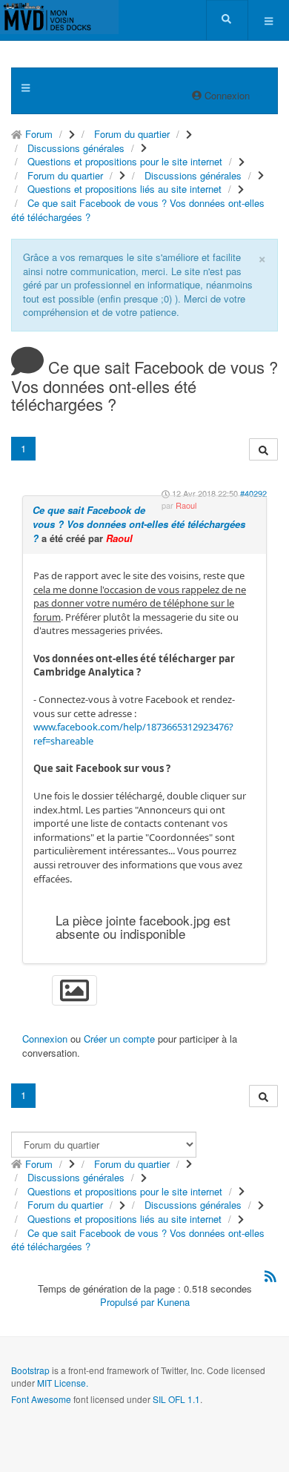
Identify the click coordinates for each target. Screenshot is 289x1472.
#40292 (253, 493)
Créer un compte (119, 1039)
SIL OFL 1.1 (176, 1399)
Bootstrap (30, 1370)
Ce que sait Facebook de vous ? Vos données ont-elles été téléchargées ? (139, 523)
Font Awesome (41, 1399)
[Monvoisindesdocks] (59, 17)
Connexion (44, 1039)
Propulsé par (128, 1302)
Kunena (173, 1302)
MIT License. (62, 1382)
